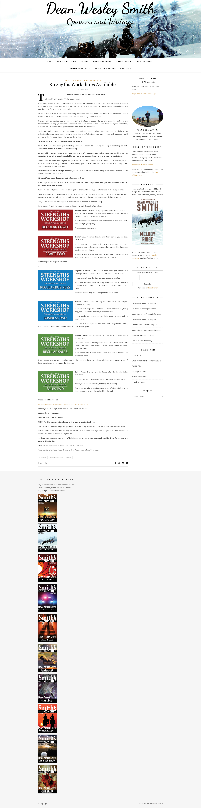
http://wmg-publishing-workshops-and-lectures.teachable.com (63, 404)
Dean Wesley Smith (100, 8)
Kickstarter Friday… (145, 341)
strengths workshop (56, 458)
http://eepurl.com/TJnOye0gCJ (144, 94)
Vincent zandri (137, 314)
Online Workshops (80, 69)
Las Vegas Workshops (105, 69)
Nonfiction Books (101, 62)
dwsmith (43, 463)
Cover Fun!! (136, 355)
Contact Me (126, 69)
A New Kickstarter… (148, 335)
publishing (82, 80)
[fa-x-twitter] (39, 804)
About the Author (67, 62)
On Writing (70, 80)
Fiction (84, 62)
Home (50, 62)
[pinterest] (46, 804)
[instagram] (42, 804)
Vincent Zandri (137, 330)
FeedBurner (153, 288)
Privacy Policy (144, 62)
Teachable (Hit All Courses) (143, 165)
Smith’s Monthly (124, 62)
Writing (68, 458)
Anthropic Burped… (149, 303)
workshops (95, 80)
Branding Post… (138, 382)
